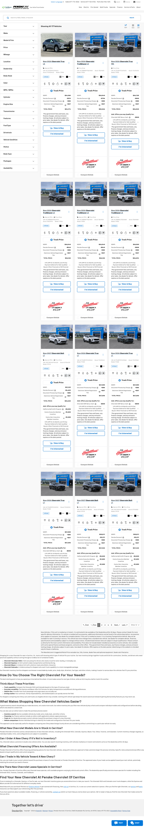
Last (124, 625)
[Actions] (69, 63)
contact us (56, 792)
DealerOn (39, 811)
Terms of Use (126, 811)
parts (141, 786)
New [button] (80, 7)
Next (116, 625)
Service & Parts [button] (129, 7)
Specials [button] (112, 7)
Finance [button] (119, 7)
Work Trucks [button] (104, 7)
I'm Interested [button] (56, 134)
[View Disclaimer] (62, 83)
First (86, 625)
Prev (94, 625)
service (133, 786)
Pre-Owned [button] (94, 7)
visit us (66, 786)
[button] (71, 45)
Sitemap (45, 811)
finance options (34, 786)
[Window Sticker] (69, 83)
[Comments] (65, 83)
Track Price (58, 91)
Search (132, 17)
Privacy (51, 811)
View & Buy (58, 128)
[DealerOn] (17, 811)
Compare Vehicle (53, 175)
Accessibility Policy (115, 811)
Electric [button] (86, 7)
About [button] (138, 7)
